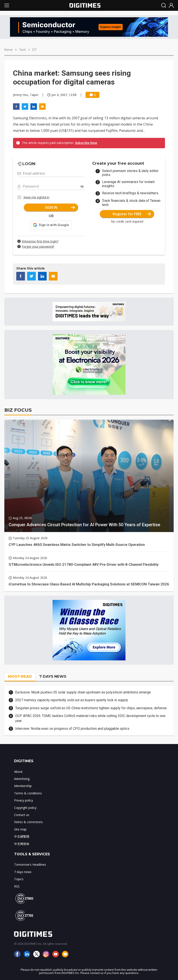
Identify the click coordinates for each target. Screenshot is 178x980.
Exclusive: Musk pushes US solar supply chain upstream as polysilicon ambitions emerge (83, 692)
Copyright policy (25, 808)
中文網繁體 (21, 836)
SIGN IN (51, 207)
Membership (23, 786)
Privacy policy (23, 800)
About (18, 772)
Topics (18, 879)
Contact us (21, 815)
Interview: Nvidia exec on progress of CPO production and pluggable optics (72, 729)
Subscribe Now (86, 143)
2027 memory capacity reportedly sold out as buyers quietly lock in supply (71, 700)
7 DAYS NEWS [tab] (52, 676)
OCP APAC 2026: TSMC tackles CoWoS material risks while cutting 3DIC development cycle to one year (90, 718)
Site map (20, 829)
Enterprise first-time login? (40, 241)
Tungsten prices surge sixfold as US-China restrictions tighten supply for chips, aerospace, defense (91, 708)
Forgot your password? (38, 246)
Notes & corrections (28, 822)
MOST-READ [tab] (20, 676)
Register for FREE (127, 214)
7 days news (22, 872)
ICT (34, 49)
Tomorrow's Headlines (30, 864)
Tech (22, 49)
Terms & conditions (28, 793)
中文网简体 (21, 844)
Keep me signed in (36, 197)
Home (8, 49)
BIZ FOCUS (18, 410)
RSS (17, 886)
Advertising (22, 779)
